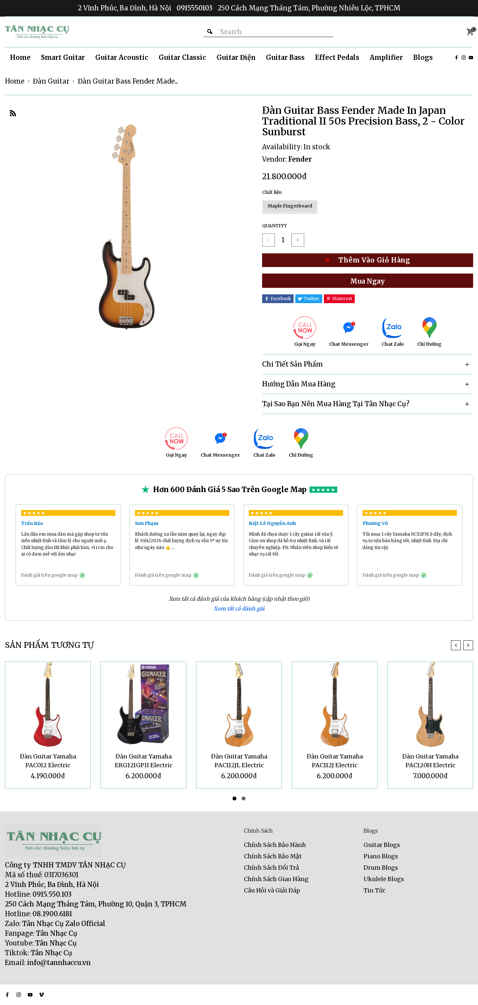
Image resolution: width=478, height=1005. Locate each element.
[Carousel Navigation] (462, 645)
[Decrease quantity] (268, 240)
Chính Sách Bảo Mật (273, 856)
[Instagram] (463, 57)
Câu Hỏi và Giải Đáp (272, 890)
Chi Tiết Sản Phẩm (292, 364)
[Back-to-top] (463, 992)
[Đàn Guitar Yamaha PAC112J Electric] (239, 704)
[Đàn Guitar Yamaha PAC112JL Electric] (143, 704)
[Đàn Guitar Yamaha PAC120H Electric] (334, 704)
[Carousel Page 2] (244, 798)
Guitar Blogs (382, 845)
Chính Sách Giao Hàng (276, 879)
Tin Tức (374, 890)
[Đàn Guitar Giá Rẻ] (37, 32)
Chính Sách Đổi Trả (271, 867)
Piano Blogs (381, 856)
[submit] (209, 32)
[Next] (468, 645)
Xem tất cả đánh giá (239, 608)
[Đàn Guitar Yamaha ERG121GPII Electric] (47, 704)
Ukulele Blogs (384, 879)
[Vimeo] (41, 994)
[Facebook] (456, 57)
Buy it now (367, 281)
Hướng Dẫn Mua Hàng (298, 384)
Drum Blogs (381, 867)
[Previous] (456, 645)
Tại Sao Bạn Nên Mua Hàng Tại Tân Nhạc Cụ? (335, 404)
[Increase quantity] (297, 240)
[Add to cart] (367, 260)
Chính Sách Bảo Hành (275, 845)
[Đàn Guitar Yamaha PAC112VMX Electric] (430, 704)
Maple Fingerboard (290, 206)
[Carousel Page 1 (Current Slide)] (234, 798)
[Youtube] (471, 57)
